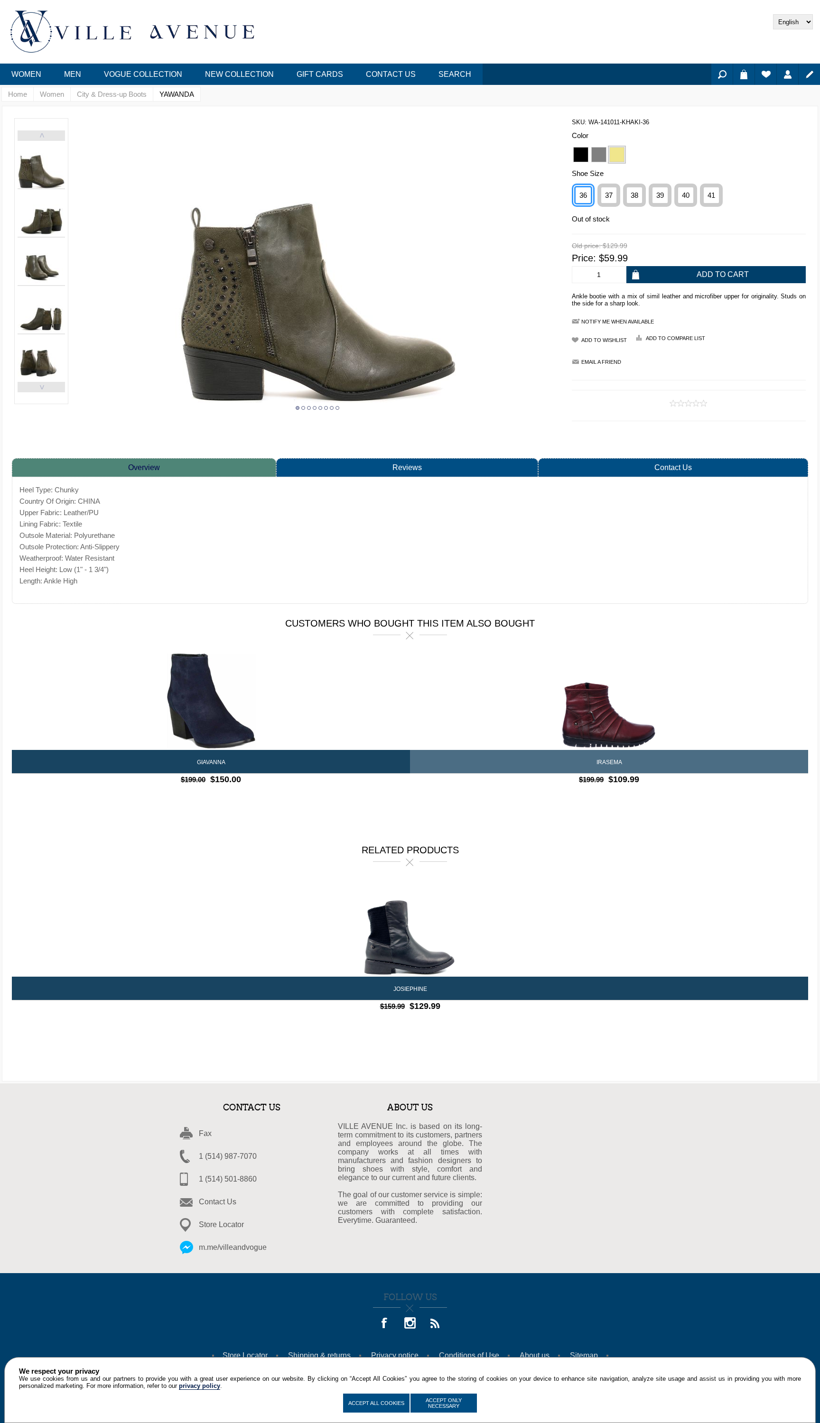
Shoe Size (588, 173)
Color (580, 135)
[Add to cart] (236, 798)
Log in (787, 74)
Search (722, 74)
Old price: (586, 246)
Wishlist (765, 74)
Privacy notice (395, 1355)
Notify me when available (617, 321)
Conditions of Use (469, 1355)
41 (711, 195)
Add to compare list (675, 338)
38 (634, 195)
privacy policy (199, 1385)
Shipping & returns (319, 1355)
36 (583, 195)
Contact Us (673, 467)
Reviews (407, 467)
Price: (584, 258)
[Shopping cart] (744, 74)
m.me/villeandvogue (233, 1247)
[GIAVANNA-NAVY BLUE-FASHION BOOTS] (211, 702)
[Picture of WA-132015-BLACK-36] (410, 928)
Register (809, 74)
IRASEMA (609, 762)
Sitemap (584, 1355)
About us (535, 1355)
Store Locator (221, 1224)
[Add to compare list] (203, 798)
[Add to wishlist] (219, 798)
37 (609, 195)
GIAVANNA (211, 762)
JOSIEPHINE (410, 989)
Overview (144, 467)
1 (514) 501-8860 (228, 1179)
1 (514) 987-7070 (228, 1156)
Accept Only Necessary (444, 1403)
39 (660, 195)
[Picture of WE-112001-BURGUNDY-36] (609, 702)
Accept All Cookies (376, 1403)
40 (686, 195)
